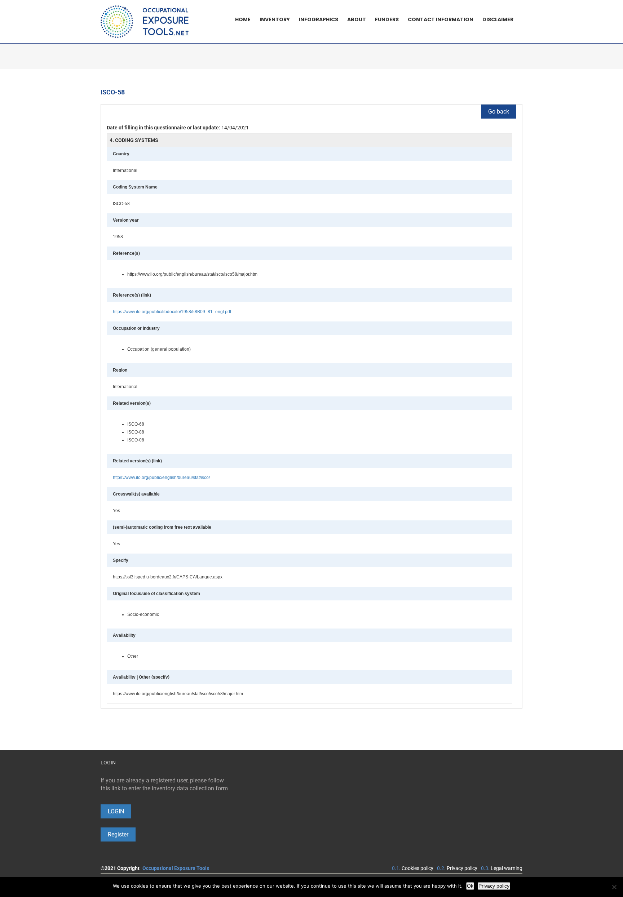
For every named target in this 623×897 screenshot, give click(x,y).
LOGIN (116, 811)
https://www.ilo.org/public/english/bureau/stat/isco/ (161, 477)
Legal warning (506, 868)
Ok (470, 886)
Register (118, 834)
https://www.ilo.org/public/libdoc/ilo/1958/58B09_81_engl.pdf (172, 311)
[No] (614, 887)
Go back (498, 111)
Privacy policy (462, 868)
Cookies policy (417, 868)
